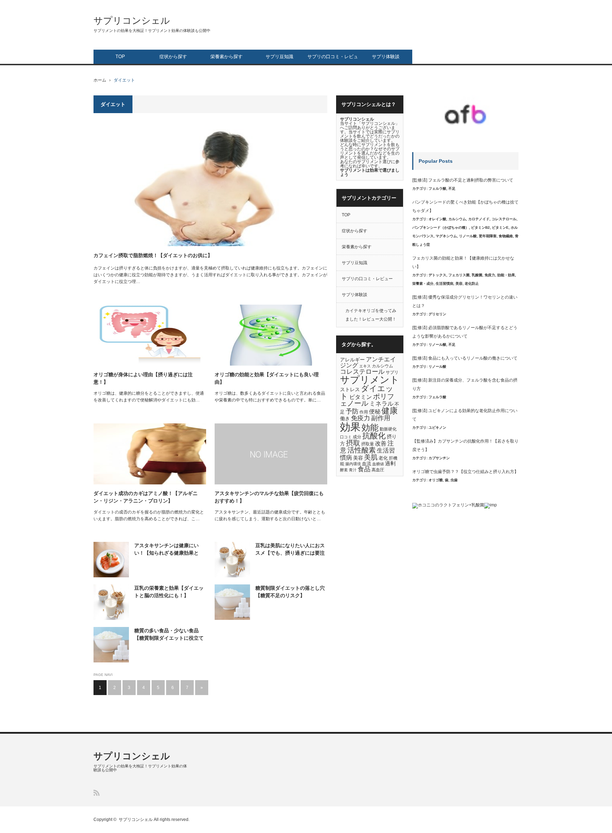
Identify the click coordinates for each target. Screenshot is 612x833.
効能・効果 (506, 275)
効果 (350, 427)
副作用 (380, 418)
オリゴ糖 (436, 480)
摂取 (353, 443)
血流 (366, 463)
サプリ (392, 372)
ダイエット (366, 392)
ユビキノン (437, 427)
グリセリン (437, 314)
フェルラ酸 (437, 188)
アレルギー (352, 359)
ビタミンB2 (480, 227)
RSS (97, 793)
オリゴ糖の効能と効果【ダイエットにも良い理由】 (267, 378)
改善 (380, 443)
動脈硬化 (388, 429)
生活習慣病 (444, 283)
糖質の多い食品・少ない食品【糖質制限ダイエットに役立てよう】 (169, 635)
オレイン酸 (437, 219)
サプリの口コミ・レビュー (332, 59)
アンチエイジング (368, 362)
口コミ (346, 437)
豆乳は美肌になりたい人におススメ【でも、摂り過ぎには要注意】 (290, 550)
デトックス (437, 275)
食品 (364, 469)
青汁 (353, 470)
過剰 (390, 463)
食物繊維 (506, 236)
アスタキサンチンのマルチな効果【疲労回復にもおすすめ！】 (269, 497)
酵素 (344, 470)
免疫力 (360, 418)
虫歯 (454, 480)
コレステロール (362, 371)
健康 (389, 410)
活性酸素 (361, 450)
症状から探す (173, 56)
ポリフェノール (367, 400)
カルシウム (382, 365)
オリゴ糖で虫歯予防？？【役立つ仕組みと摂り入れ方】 (465, 471)
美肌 (371, 457)
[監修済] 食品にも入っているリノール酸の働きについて (464, 358)
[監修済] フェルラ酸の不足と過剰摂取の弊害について (462, 180)
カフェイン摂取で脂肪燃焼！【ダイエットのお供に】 (153, 255)
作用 (363, 412)
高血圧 (378, 469)
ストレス (350, 389)
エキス (365, 366)
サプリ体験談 (386, 56)
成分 (357, 436)
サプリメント (370, 379)
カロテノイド (478, 219)
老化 (383, 458)
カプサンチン (439, 458)
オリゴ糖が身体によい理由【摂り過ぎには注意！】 (143, 378)
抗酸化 (374, 435)
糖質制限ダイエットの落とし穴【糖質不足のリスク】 (290, 591)
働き (345, 418)
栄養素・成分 (423, 283)
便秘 (374, 411)
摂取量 (367, 444)
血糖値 (378, 464)
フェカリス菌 (459, 275)
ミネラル (381, 403)
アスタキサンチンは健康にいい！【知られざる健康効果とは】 (166, 550)
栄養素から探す (226, 56)
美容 (358, 458)
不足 (451, 188)
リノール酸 (468, 236)
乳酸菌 (477, 275)
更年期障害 (488, 236)
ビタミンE (500, 227)
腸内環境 (353, 464)
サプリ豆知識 (279, 56)
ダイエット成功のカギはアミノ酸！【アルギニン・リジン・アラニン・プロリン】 (146, 497)
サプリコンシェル (132, 20)
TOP (120, 56)
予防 (352, 411)
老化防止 (472, 283)
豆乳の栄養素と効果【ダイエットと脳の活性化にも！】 (169, 591)
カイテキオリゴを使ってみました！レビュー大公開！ (370, 315)
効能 (370, 427)
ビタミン (360, 397)
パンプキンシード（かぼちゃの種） (440, 227)
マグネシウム (446, 236)
